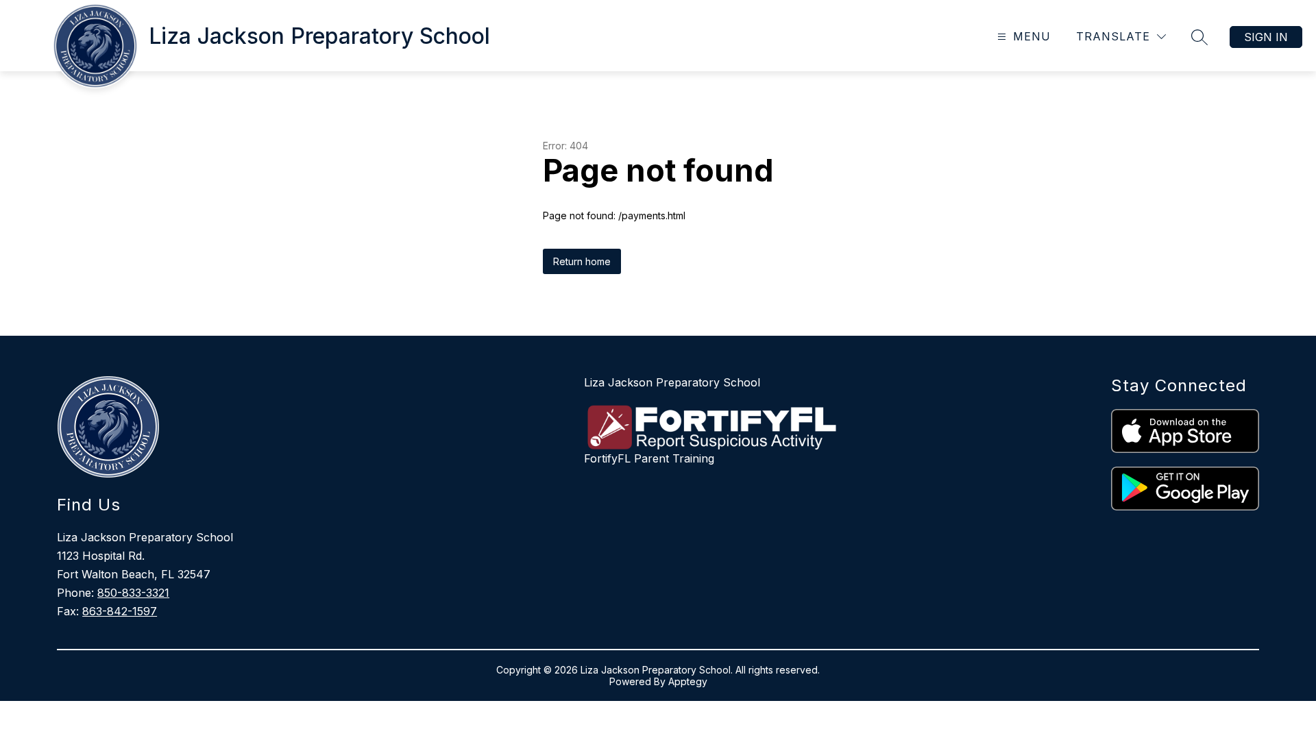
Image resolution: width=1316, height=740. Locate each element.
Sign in (1266, 37)
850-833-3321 (133, 593)
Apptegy (687, 681)
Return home (582, 261)
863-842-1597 (119, 611)
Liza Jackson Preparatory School (672, 382)
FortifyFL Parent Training (649, 458)
